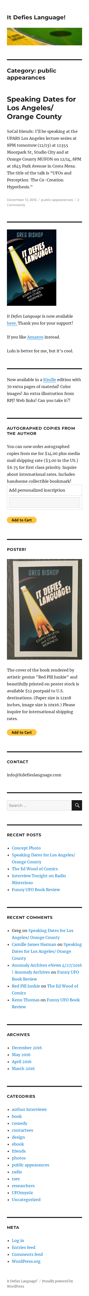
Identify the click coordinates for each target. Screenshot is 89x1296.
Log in (18, 1240)
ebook (18, 1144)
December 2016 (27, 1047)
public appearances (57, 200)
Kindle (49, 379)
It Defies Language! (36, 17)
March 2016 (23, 1068)
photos (19, 1157)
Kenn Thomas (26, 999)
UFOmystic (22, 1192)
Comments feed (27, 1254)
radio (17, 1171)
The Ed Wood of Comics (35, 868)
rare (16, 1178)
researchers (23, 1185)
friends (19, 1151)
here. (12, 323)
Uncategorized (26, 1199)
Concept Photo (26, 847)
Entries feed (23, 1247)
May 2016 (21, 1054)
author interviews (29, 1109)
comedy (19, 1123)
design (18, 1137)
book (17, 1116)
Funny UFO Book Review (36, 889)
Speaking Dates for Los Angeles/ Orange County (41, 108)
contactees (22, 1130)
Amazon (35, 337)
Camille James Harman (34, 944)
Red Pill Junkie (26, 986)
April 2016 (22, 1061)
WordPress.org (26, 1261)
